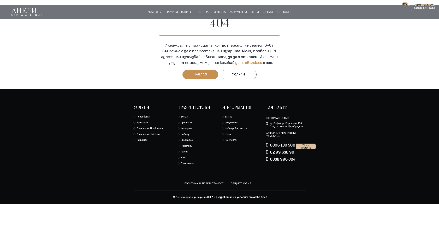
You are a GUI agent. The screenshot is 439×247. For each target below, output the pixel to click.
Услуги (152, 12)
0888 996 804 (282, 159)
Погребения (143, 116)
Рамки (184, 151)
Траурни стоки (176, 12)
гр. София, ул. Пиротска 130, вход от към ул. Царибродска (286, 125)
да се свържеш (248, 62)
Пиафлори (186, 146)
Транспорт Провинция (150, 128)
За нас (268, 12)
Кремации (142, 122)
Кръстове (187, 140)
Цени (255, 12)
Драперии (186, 122)
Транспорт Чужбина (148, 134)
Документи (238, 12)
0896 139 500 (282, 145)
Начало (200, 75)
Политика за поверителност (204, 183)
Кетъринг (186, 128)
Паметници (187, 163)
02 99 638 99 (282, 152)
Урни (183, 157)
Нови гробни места (210, 12)
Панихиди (142, 140)
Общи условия (241, 183)
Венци (184, 116)
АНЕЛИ (211, 197)
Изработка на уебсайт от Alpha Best (242, 197)
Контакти (284, 12)
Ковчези (185, 134)
